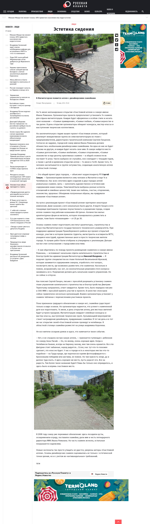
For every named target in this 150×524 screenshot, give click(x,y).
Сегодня (10, 11)
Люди (50, 11)
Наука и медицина (111, 11)
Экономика (61, 11)
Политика (22, 11)
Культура (98, 11)
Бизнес (87, 11)
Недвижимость (131, 11)
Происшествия (37, 11)
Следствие (75, 11)
